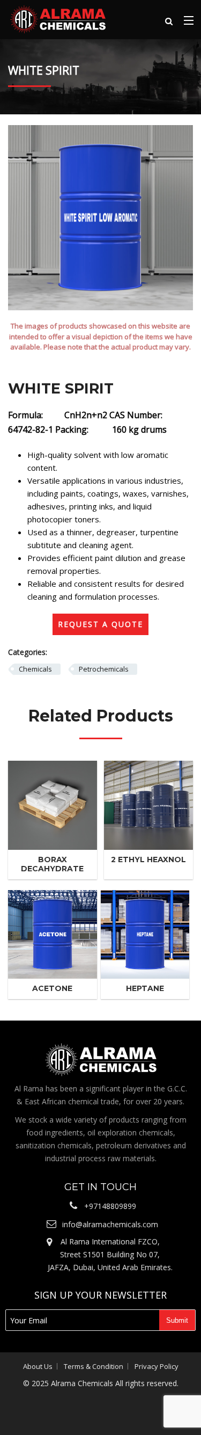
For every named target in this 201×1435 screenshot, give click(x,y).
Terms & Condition (93, 1366)
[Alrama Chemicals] (58, 18)
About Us (38, 1366)
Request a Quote (100, 624)
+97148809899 (110, 1206)
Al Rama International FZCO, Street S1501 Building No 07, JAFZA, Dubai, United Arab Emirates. (110, 1254)
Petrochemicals (104, 669)
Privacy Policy (156, 1366)
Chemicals (35, 669)
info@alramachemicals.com (110, 1224)
